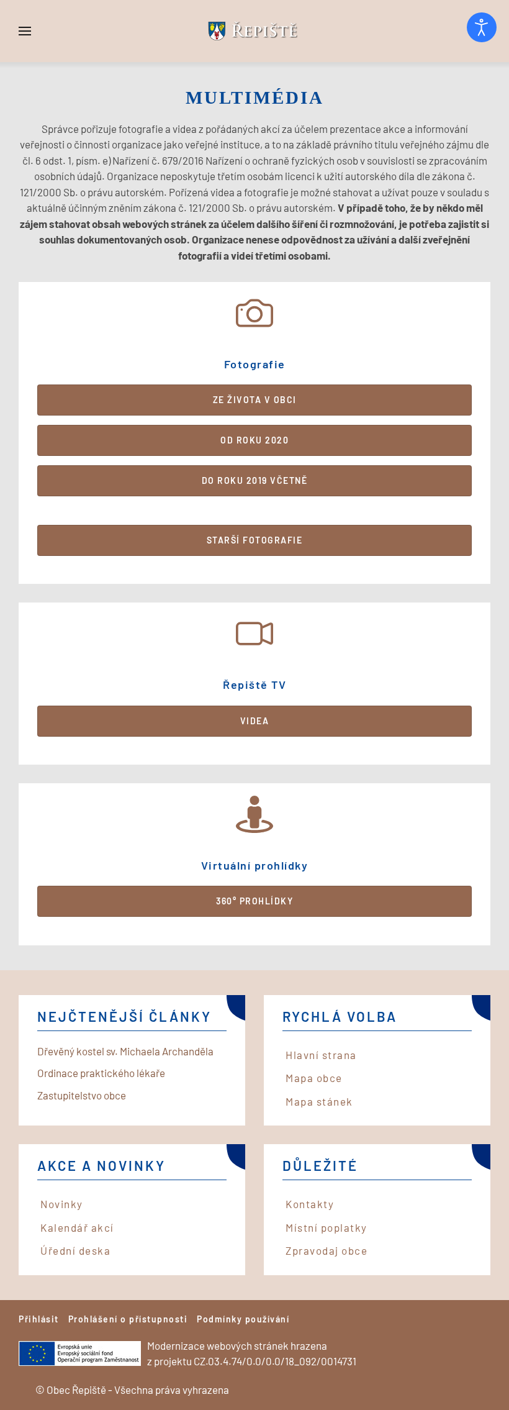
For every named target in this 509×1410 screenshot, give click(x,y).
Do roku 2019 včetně (255, 480)
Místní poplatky (326, 1227)
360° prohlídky (254, 901)
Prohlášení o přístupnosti (128, 1319)
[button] (25, 31)
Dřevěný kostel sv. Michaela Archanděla (125, 1051)
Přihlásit (39, 1319)
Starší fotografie (255, 540)
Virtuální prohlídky (255, 865)
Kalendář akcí (77, 1227)
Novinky (61, 1204)
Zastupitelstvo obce (81, 1095)
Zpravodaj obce (326, 1250)
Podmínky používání (243, 1319)
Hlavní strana (321, 1054)
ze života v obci (255, 399)
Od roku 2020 (254, 440)
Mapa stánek (319, 1101)
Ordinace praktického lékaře (101, 1073)
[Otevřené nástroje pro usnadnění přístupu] (482, 27)
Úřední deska (75, 1250)
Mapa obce (314, 1077)
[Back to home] (254, 31)
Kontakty (310, 1204)
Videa (254, 721)
